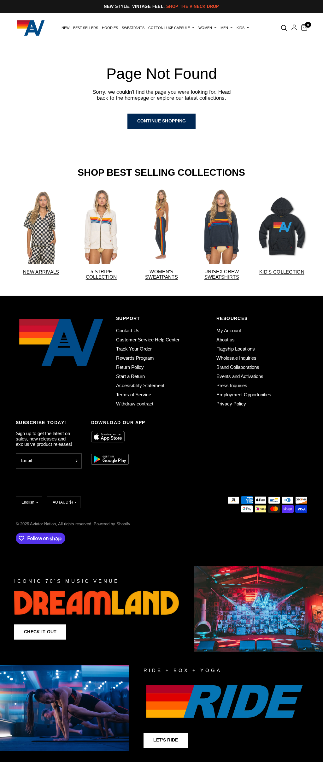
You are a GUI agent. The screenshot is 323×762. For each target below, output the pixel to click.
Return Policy (130, 367)
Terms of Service (133, 394)
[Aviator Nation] (161, 609)
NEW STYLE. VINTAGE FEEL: (161, 6)
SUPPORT (128, 318)
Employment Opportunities (243, 394)
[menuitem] (65, 28)
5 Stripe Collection (101, 274)
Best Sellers (85, 28)
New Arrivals (41, 272)
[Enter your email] (75, 461)
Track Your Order (134, 348)
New (65, 28)
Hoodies (110, 28)
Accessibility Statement (140, 385)
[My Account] (294, 28)
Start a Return (130, 376)
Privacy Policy (231, 403)
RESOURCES (232, 318)
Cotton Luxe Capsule (169, 28)
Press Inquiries (231, 385)
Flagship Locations (235, 348)
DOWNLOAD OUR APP (118, 422)
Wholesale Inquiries (236, 358)
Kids (240, 28)
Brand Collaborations (237, 367)
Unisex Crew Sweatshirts (221, 274)
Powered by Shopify (112, 524)
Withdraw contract (134, 403)
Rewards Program (135, 358)
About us (225, 339)
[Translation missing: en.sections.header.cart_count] (303, 28)
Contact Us (127, 330)
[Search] (284, 28)
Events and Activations (239, 376)
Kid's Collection (281, 272)
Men (224, 28)
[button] (40, 632)
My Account (228, 330)
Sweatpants (133, 28)
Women (205, 28)
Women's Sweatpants (161, 274)
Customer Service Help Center (147, 339)
